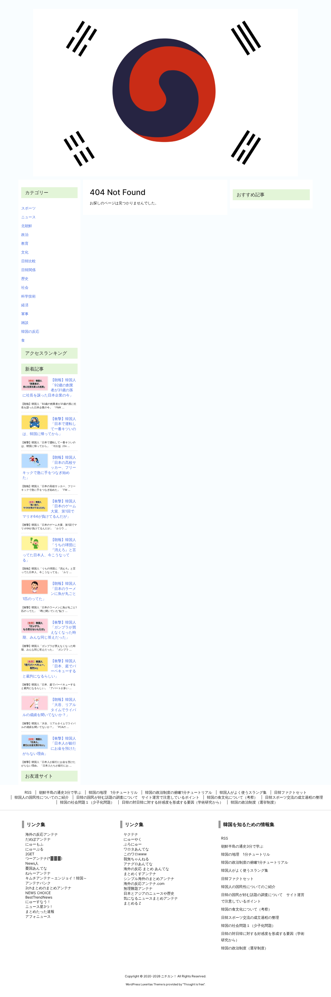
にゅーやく (133, 839)
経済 (24, 305)
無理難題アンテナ (138, 888)
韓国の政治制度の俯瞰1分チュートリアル (254, 862)
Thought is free (194, 984)
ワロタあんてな (136, 849)
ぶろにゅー (133, 844)
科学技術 (28, 296)
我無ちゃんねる (136, 859)
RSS (224, 838)
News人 (32, 863)
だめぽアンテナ (38, 839)
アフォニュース (38, 916)
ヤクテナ (131, 834)
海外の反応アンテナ (41, 834)
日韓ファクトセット (237, 878)
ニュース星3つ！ (39, 906)
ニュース (28, 217)
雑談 (24, 322)
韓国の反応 (30, 331)
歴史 (24, 278)
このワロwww (135, 854)
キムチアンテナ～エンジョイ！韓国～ (56, 878)
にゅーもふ (34, 844)
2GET (29, 854)
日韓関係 (28, 270)
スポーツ (28, 208)
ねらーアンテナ (38, 873)
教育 (24, 243)
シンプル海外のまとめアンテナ (149, 878)
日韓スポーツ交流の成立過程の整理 (250, 917)
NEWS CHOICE (38, 893)
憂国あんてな (36, 868)
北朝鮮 (26, 225)
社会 (24, 287)
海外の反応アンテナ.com (144, 883)
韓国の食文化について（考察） (246, 909)
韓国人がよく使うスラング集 (244, 870)
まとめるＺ (133, 903)
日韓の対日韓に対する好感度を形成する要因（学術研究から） (262, 936)
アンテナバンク (38, 883)
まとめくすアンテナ (140, 873)
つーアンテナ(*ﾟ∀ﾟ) (43, 858)
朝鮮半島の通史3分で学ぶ (242, 846)
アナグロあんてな (138, 864)
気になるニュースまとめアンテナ (151, 898)
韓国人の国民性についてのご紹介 (248, 886)
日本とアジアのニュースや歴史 (149, 893)
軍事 (24, 314)
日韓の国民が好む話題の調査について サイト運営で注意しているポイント (262, 897)
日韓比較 (28, 261)
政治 (24, 234)
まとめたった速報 (39, 911)
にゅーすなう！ (38, 901)
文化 (24, 252)
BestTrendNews (38, 897)
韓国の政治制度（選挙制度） (244, 948)
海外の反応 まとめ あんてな (146, 868)
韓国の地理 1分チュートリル (245, 854)
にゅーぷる (34, 849)
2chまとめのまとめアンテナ (48, 888)
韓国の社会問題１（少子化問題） (248, 925)
